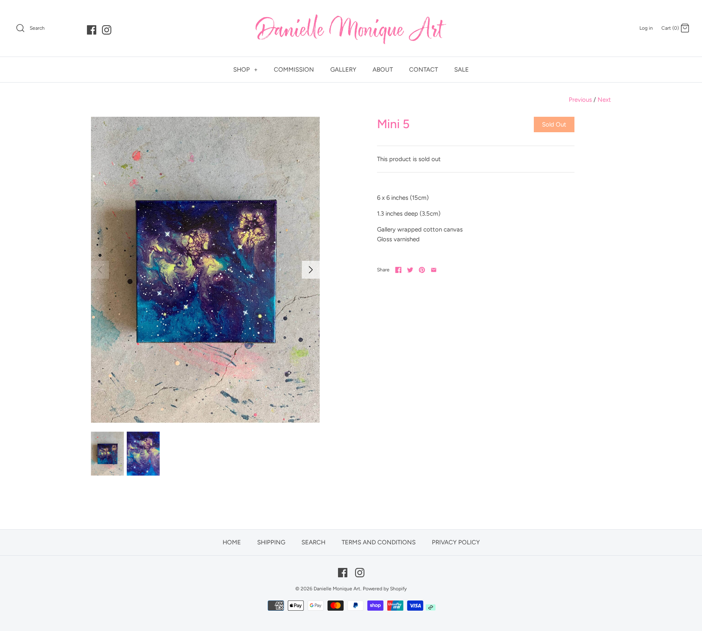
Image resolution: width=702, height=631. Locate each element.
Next (604, 99)
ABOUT (383, 69)
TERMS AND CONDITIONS (379, 542)
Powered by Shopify (385, 589)
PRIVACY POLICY (456, 542)
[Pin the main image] (422, 270)
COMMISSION (294, 69)
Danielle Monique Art (337, 589)
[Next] (311, 270)
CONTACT (423, 69)
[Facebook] (91, 30)
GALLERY (343, 69)
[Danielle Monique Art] (351, 28)
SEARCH (313, 542)
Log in (646, 28)
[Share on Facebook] (398, 270)
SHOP (245, 69)
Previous (580, 99)
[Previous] (100, 270)
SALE (461, 69)
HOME (232, 542)
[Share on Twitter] (410, 270)
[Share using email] (434, 270)
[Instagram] (106, 30)
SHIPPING (271, 542)
